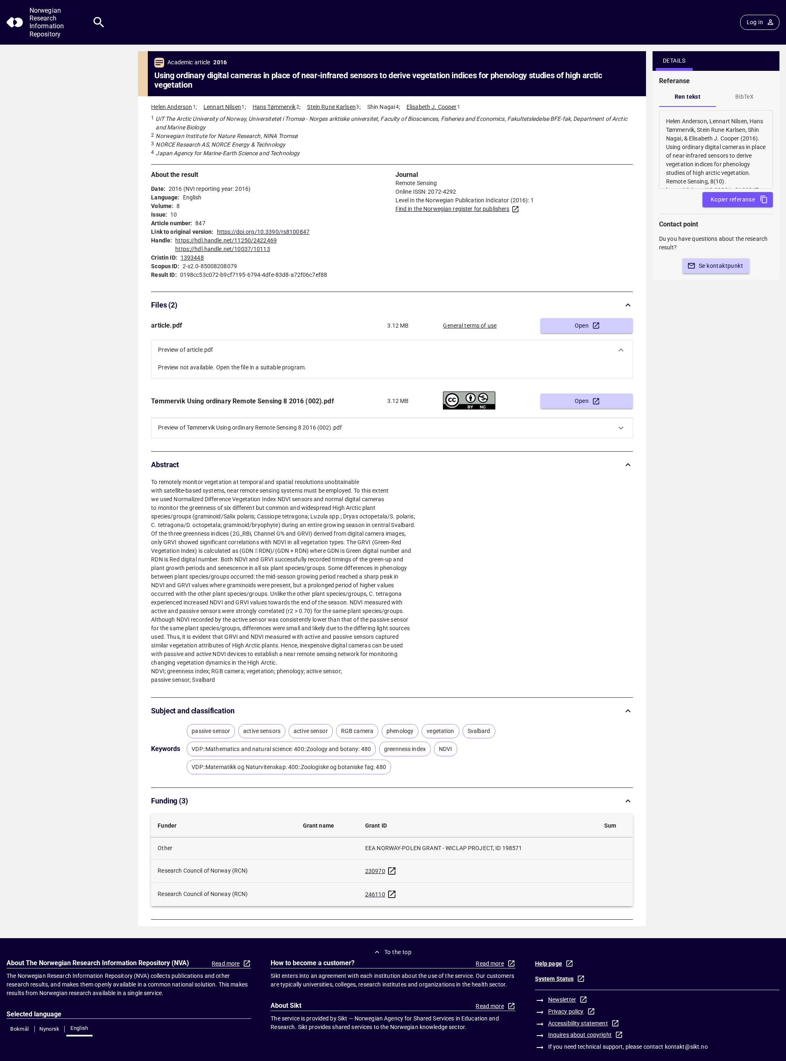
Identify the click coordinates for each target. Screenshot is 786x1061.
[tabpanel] (716, 149)
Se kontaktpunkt (721, 265)
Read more (225, 963)
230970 (375, 871)
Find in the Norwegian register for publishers (452, 209)
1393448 (192, 257)
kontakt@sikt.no (686, 1046)
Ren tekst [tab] (688, 96)
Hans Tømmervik (274, 107)
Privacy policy (566, 1011)
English (79, 1028)
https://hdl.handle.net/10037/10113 (222, 249)
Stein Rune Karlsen (331, 107)
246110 (375, 894)
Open (582, 325)
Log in (755, 22)
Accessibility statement (578, 1023)
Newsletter (562, 999)
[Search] (98, 22)
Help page (548, 963)
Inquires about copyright (580, 1035)
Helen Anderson (171, 107)
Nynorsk (49, 1029)
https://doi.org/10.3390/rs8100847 (263, 231)
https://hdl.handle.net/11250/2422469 (226, 240)
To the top (397, 952)
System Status (554, 978)
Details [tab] (674, 60)
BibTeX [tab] (744, 96)
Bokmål (19, 1029)
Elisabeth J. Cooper (432, 107)
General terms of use (470, 325)
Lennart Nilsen (222, 107)
